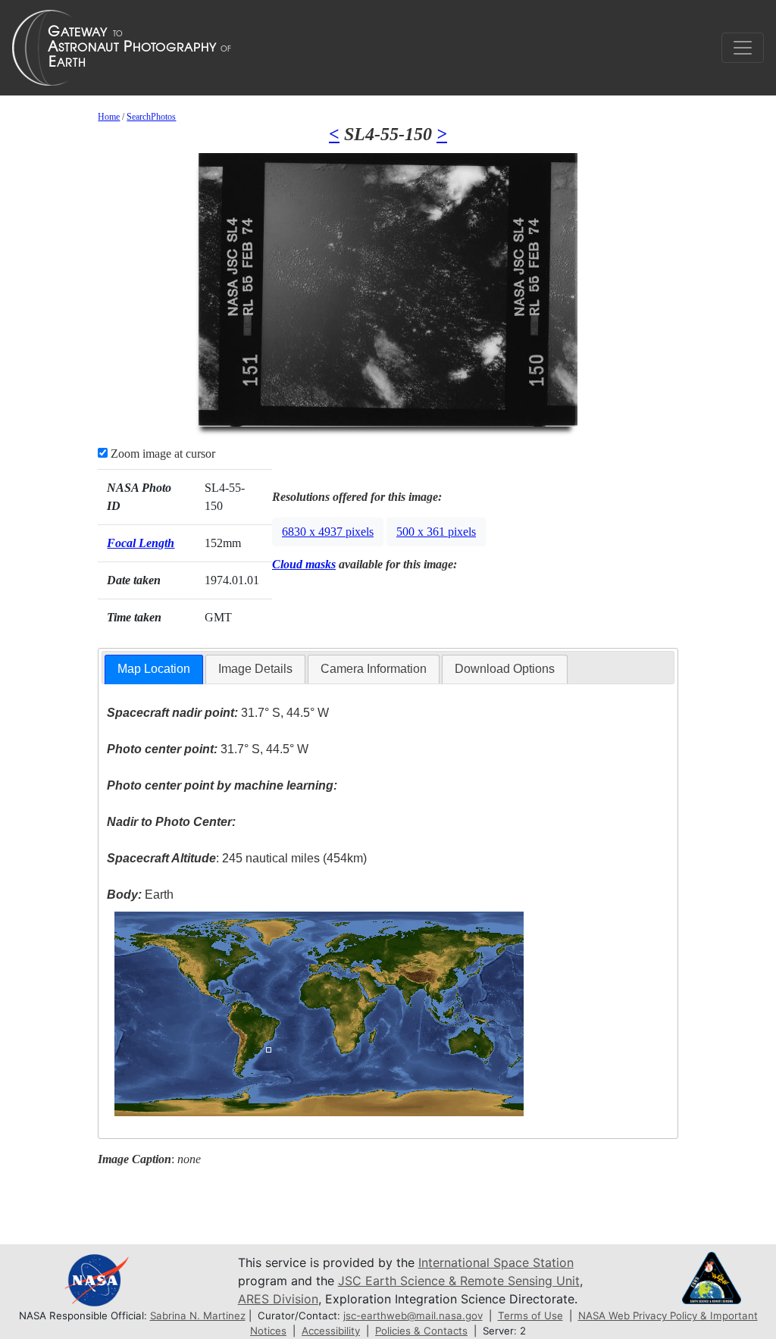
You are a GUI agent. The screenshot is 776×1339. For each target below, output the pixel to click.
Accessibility (331, 1331)
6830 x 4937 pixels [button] (328, 531)
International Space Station (496, 1262)
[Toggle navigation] (742, 48)
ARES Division (278, 1298)
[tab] (154, 669)
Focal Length (140, 543)
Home (109, 116)
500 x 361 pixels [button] (436, 531)
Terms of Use (530, 1315)
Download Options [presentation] (505, 668)
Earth (140, 894)
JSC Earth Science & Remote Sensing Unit (459, 1280)
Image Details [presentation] (255, 668)
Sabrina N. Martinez (198, 1315)
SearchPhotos (151, 116)
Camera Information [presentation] (374, 668)
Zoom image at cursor (161, 453)
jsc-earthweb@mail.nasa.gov (413, 1315)
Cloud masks (304, 564)
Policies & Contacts (421, 1331)
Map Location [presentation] (153, 668)
